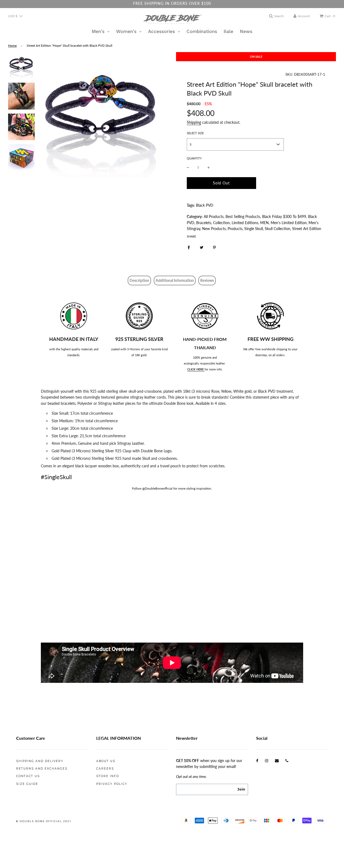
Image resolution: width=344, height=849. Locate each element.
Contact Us (28, 776)
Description (139, 280)
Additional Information (175, 280)
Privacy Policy (111, 784)
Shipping (194, 122)
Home (12, 45)
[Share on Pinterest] (214, 247)
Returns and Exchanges (41, 768)
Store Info (107, 776)
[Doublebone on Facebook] (257, 760)
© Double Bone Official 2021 (43, 821)
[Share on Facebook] (189, 247)
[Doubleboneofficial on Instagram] (266, 760)
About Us (105, 761)
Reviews (207, 280)
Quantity (194, 158)
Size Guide (27, 784)
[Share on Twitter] (201, 247)
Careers (105, 768)
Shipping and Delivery (39, 761)
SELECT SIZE (195, 133)
